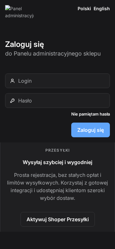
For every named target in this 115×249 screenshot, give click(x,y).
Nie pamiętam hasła (90, 114)
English (102, 8)
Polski (84, 8)
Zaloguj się (90, 130)
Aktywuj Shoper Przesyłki (58, 219)
